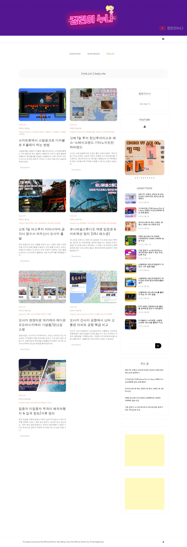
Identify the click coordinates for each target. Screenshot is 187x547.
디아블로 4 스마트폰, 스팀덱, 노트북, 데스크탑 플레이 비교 (150, 321)
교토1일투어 (42, 223)
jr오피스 (91, 314)
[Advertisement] (144, 450)
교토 (35, 223)
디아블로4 (55, 132)
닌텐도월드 (83, 223)
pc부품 (27, 314)
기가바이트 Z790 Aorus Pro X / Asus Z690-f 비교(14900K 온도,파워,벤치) (151, 210)
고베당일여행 (90, 132)
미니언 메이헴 (100, 223)
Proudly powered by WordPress (36, 542)
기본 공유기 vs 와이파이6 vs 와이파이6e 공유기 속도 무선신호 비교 (150, 252)
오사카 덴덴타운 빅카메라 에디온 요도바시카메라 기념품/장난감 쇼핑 (42, 324)
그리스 (49, 403)
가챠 (32, 314)
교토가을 (50, 223)
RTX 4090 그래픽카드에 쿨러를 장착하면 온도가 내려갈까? (150, 307)
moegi (78, 132)
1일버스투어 (29, 223)
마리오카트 (91, 223)
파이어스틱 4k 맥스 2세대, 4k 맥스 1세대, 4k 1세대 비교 (150, 223)
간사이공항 (108, 314)
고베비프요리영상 (108, 132)
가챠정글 (37, 314)
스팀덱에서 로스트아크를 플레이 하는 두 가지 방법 (151, 293)
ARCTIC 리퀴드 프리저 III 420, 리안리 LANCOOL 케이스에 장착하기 (151, 196)
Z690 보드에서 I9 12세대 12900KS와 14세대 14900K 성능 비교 (151, 238)
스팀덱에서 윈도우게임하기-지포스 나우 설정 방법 (151, 265)
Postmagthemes (97, 542)
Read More (25, 167)
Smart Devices (94, 54)
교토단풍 (57, 223)
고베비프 (98, 132)
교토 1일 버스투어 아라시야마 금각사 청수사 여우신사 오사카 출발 (42, 233)
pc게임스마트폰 (37, 132)
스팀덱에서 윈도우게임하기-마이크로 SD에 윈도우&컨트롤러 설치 (151, 280)
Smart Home (75, 54)
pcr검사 (27, 403)
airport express (82, 314)
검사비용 (34, 403)
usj (77, 223)
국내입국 (43, 403)
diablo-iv (28, 132)
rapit (102, 314)
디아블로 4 (47, 132)
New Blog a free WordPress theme (71, 542)
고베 (83, 132)
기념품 (49, 314)
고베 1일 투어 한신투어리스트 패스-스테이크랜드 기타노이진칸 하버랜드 (93, 142)
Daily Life (110, 54)
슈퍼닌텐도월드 (111, 223)
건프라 (43, 314)
